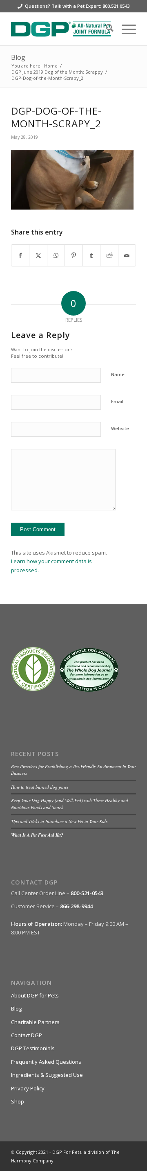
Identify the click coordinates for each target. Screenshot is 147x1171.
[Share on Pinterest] (73, 255)
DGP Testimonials (33, 1048)
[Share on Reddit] (109, 255)
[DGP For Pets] (61, 29)
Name (118, 374)
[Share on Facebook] (20, 255)
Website (120, 428)
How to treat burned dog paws (39, 787)
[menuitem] (106, 29)
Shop (17, 1101)
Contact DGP (26, 1035)
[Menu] (125, 29)
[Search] (106, 29)
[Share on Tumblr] (91, 255)
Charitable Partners (35, 1022)
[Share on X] (38, 255)
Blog (18, 57)
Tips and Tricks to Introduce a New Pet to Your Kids (59, 821)
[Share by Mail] (127, 255)
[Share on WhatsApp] (56, 255)
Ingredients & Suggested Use (47, 1074)
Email (117, 401)
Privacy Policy (28, 1088)
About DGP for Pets (35, 995)
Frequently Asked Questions (46, 1061)
